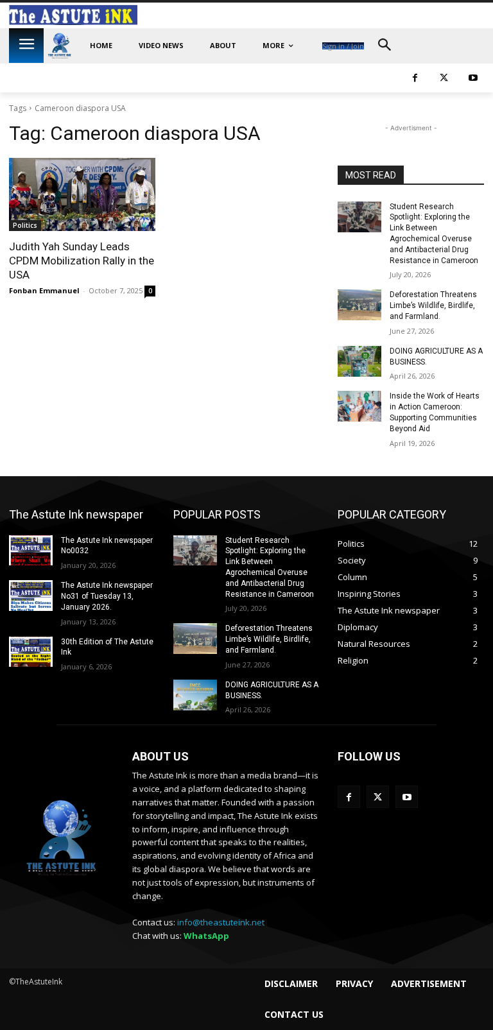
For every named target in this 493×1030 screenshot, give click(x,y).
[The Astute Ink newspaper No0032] (31, 550)
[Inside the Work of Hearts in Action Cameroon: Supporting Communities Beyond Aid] (359, 406)
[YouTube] (473, 78)
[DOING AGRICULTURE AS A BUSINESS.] (359, 361)
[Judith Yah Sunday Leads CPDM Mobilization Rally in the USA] (82, 194)
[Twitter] (444, 78)
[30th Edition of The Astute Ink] (31, 652)
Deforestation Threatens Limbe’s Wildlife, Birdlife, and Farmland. (433, 305)
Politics (25, 225)
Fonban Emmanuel (44, 290)
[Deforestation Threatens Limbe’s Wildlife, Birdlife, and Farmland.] (359, 304)
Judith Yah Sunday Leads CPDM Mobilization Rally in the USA (81, 260)
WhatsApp (206, 935)
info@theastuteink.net (220, 922)
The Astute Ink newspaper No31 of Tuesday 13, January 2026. (107, 596)
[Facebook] (415, 78)
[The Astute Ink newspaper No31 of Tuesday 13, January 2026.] (31, 595)
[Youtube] (406, 796)
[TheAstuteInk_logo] (60, 46)
